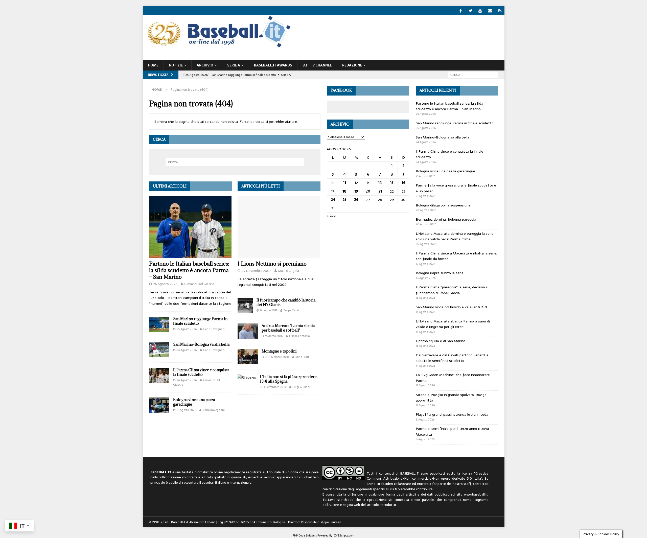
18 (344, 191)
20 (368, 191)
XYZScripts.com (344, 535)
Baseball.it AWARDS (273, 65)
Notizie (176, 65)
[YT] (480, 10)
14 (380, 182)
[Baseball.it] (218, 47)
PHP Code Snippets (305, 535)
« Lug (331, 215)
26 (356, 199)
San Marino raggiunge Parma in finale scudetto (200, 321)
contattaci (481, 483)
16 (403, 182)
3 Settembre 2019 (274, 387)
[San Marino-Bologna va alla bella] (159, 349)
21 (380, 191)
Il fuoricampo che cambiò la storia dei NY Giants (286, 302)
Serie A (233, 65)
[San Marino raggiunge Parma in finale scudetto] (159, 324)
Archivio (205, 65)
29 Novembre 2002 (256, 270)
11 (344, 182)
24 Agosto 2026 (187, 350)
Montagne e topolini (279, 351)
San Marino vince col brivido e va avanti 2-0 (451, 307)
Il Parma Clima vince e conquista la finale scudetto (201, 372)
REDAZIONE (352, 65)
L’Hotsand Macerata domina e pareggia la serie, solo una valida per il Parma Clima (455, 236)
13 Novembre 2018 (277, 357)
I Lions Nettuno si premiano (272, 263)
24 (333, 199)
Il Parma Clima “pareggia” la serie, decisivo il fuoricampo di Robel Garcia (452, 289)
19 (356, 191)
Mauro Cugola (288, 270)
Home (153, 65)
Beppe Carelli (292, 310)
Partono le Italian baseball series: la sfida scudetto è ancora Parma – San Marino (189, 270)
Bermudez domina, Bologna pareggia (446, 219)
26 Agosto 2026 (165, 284)
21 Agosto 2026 (186, 410)
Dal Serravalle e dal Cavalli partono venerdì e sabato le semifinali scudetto (452, 357)
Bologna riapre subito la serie (440, 273)
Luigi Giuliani (301, 387)
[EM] (490, 10)
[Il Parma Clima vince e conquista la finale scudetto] (159, 375)
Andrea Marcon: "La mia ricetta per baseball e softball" (288, 328)
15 (392, 182)
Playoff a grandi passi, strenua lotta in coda (452, 414)
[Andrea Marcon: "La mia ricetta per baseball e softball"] (248, 331)
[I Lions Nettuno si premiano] (279, 227)
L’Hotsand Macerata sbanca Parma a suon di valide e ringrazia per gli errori (453, 324)
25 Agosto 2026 (187, 329)
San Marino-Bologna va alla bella (201, 344)
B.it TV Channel (317, 65)
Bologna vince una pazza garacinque (194, 402)
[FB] (460, 10)
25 (344, 199)
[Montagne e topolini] (248, 356)
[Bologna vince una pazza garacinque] (159, 405)
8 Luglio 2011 (268, 310)
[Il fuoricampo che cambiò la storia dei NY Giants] (245, 305)
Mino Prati (302, 357)
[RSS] (500, 10)
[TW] (470, 10)
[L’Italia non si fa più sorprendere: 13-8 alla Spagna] (247, 377)
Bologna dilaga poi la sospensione (443, 205)
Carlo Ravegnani (214, 329)
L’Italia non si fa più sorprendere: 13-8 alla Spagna (288, 379)
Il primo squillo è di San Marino (440, 341)
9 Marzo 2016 (274, 336)
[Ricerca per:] (473, 74)
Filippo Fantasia (299, 336)
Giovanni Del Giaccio (199, 284)
